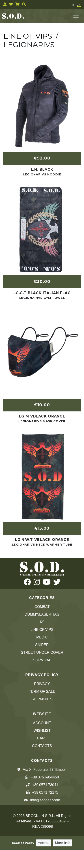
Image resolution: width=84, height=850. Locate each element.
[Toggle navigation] (76, 15)
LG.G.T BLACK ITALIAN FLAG (42, 293)
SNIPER (42, 645)
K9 (42, 622)
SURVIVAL (42, 660)
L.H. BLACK (42, 169)
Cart (42, 738)
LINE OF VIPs (42, 629)
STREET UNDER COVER (42, 652)
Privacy (42, 684)
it (73, 4)
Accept (43, 843)
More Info (62, 843)
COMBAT (42, 607)
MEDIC (42, 637)
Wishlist (42, 730)
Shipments (42, 699)
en (79, 4)
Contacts (42, 746)
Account (42, 723)
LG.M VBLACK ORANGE (42, 416)
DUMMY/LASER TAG (42, 614)
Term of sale (42, 691)
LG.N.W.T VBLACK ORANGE (42, 540)
